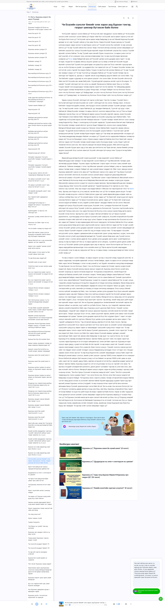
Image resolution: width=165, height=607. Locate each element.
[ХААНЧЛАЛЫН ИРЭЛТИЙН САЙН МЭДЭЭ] (32, 6)
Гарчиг (62, 18)
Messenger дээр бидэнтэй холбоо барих (148, 591)
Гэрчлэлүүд (112, 6)
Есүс (71, 59)
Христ (132, 189)
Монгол (135, 1)
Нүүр (55, 6)
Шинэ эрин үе (122, 6)
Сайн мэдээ (102, 6)
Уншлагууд (92, 6)
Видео (71, 6)
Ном (63, 6)
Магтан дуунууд (81, 6)
